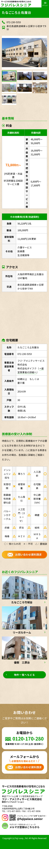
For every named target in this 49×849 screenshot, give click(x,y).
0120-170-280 (28, 738)
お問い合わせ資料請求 (28, 554)
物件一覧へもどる (24, 674)
